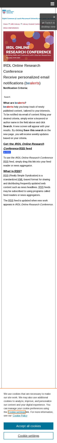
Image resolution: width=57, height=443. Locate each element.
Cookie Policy (20, 415)
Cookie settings (16, 412)
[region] (28, 415)
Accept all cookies (28, 426)
